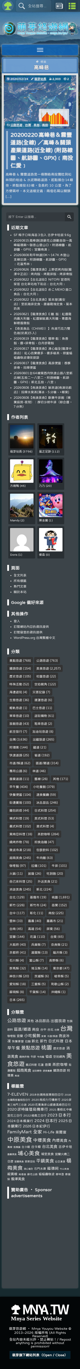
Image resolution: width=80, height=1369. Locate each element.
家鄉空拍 (30, 1161)
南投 (45, 124)
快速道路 (15, 755)
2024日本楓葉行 (20, 1120)
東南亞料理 (17, 834)
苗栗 (55, 905)
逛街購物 (40, 715)
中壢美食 (42, 1140)
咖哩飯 (14, 865)
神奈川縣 (15, 976)
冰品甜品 (42, 802)
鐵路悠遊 (15, 668)
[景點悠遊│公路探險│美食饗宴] (40, 33)
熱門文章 (20, 586)
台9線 (36, 1146)
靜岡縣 (14, 991)
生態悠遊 (15, 700)
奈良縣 (56, 944)
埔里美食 (47, 1154)
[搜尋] (69, 216)
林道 (35, 771)
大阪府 (14, 944)
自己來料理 (17, 881)
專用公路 (15, 771)
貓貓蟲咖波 (47, 1174)
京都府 (14, 952)
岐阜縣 (59, 976)
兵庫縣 (36, 944)
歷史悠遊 (15, 676)
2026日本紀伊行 (36, 1126)
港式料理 (42, 826)
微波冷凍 (15, 849)
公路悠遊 (16, 124)
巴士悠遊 (38, 707)
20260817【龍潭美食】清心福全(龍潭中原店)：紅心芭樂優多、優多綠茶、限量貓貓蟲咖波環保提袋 (43, 353)
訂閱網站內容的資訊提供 (31, 626)
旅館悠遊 (15, 723)
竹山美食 (64, 1169)
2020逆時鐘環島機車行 (27, 1109)
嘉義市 (51, 920)
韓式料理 (15, 818)
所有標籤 (20, 580)
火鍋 (12, 873)
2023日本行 (59, 1115)
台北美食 (49, 1146)
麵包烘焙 (15, 810)
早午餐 (14, 786)
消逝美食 (15, 889)
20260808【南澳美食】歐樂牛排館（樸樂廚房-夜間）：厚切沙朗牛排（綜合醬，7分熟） (43, 402)
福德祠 (53, 1168)
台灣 (28, 124)
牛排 (55, 865)
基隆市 (34, 897)
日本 (12, 999)
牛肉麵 (41, 857)
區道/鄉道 (43, 763)
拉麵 (34, 865)
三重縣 (36, 984)
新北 (39, 889)
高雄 (31, 928)
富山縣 (34, 960)
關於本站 (20, 591)
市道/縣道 (16, 763)
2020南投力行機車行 (45, 1099)
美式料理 (40, 818)
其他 (36, 124)
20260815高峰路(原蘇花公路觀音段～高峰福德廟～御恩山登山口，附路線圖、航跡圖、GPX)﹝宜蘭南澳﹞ (43, 245)
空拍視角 (40, 684)
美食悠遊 (42, 668)
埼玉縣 (36, 968)
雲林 (12, 920)
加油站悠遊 (40, 731)
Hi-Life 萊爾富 (54, 1132)
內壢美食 (59, 1140)
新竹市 (34, 905)
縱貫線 (12, 1174)
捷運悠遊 (40, 700)
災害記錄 (38, 692)
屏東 (50, 928)
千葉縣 (34, 991)
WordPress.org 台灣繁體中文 (34, 637)
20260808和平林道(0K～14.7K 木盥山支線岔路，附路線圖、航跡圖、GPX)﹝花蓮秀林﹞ (42, 259)
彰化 (33, 913)
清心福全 (28, 1168)
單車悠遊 (15, 715)
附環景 (14, 747)
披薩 (31, 873)
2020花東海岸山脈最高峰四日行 (49, 1104)
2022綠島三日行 (34, 1115)
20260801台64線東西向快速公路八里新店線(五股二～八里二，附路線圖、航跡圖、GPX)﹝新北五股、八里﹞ (43, 377)
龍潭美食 (18, 1178)
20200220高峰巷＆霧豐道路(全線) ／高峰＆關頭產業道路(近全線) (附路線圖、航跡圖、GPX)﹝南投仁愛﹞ (41, 150)
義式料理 (15, 826)
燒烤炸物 (15, 842)
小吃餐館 (39, 786)
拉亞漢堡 (60, 1161)
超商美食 (15, 857)
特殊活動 (15, 684)
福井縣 (58, 952)
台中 (12, 913)
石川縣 (14, 960)
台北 (12, 897)
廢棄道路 (15, 778)
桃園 (55, 897)
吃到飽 (51, 873)
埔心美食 (29, 1153)
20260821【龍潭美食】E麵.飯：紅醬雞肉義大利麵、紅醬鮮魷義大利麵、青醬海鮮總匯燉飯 (42, 318)
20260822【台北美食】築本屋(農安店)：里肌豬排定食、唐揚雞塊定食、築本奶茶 (43, 304)
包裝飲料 (42, 849)
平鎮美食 (45, 1161)
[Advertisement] (40, 1227)
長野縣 (54, 960)
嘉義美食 (12, 1154)
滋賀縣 (36, 952)
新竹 (12, 905)
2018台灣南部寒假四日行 (46, 1094)
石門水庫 (40, 1168)
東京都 (58, 968)
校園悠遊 (42, 676)
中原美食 (19, 1139)
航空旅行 (15, 731)
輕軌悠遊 (15, 707)
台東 (53, 936)
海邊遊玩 (15, 692)
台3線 (26, 1146)
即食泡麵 (40, 842)
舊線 (37, 778)
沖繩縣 (56, 991)
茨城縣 (39, 976)
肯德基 (22, 1174)
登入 (17, 621)
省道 (37, 755)
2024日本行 (45, 1120)
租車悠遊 (40, 723)
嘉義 (31, 920)
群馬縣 (14, 968)
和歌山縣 (57, 984)
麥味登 (60, 1174)
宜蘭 (12, 936)
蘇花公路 (32, 1174)
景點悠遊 (15, 660)
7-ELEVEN (17, 1094)
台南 (12, 928)
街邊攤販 (15, 802)
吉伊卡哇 (65, 1146)
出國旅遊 (39, 739)
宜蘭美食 (19, 1161)
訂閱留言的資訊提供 (28, 632)
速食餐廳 (42, 794)
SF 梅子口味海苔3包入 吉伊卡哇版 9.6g (42, 234)
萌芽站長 (40, 78)
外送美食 (44, 881)
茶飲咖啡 (44, 834)
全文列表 (20, 575)
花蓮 (33, 936)
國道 (36, 747)
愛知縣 (14, 984)
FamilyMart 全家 (24, 1132)
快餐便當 (15, 794)
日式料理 (40, 810)
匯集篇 (16, 1147)
